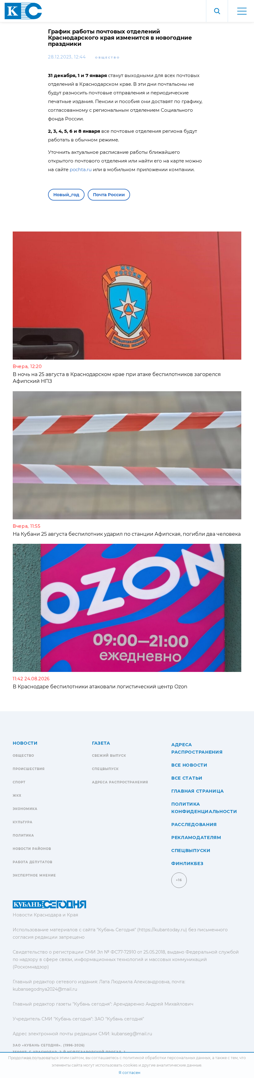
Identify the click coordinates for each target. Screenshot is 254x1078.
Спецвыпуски (191, 850)
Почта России (109, 194)
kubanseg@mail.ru (132, 1034)
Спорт (19, 782)
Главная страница (197, 791)
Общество (107, 57)
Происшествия (29, 769)
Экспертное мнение (34, 875)
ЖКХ (17, 796)
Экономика (25, 809)
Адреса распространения (120, 782)
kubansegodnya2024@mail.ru (45, 989)
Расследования (194, 824)
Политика (23, 835)
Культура (23, 822)
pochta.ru (81, 169)
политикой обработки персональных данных (166, 1057)
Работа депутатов (32, 862)
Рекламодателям (196, 837)
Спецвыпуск (105, 769)
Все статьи (187, 778)
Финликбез (187, 863)
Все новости (189, 765)
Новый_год (66, 194)
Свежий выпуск (109, 756)
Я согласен (129, 1072)
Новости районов (32, 849)
